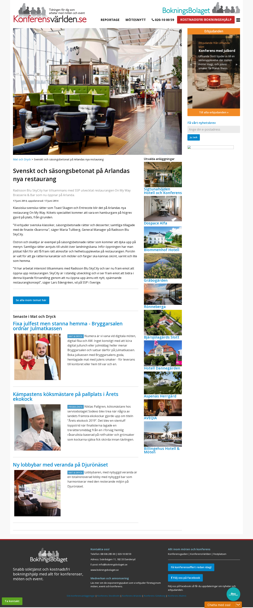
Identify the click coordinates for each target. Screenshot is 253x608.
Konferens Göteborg (154, 595)
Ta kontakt (12, 601)
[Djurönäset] (37, 493)
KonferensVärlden (200, 554)
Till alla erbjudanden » (214, 112)
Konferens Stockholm (108, 595)
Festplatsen (219, 554)
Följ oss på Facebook (186, 577)
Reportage (110, 20)
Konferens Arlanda (132, 595)
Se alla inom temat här (31, 300)
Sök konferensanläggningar (81, 595)
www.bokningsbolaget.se (105, 570)
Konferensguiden (178, 554)
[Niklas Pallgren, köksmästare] (37, 427)
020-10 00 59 (164, 20)
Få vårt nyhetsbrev (201, 123)
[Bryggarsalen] (37, 357)
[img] (213, 71)
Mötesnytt (135, 20)
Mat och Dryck (22, 159)
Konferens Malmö (177, 595)
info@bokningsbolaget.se (113, 564)
